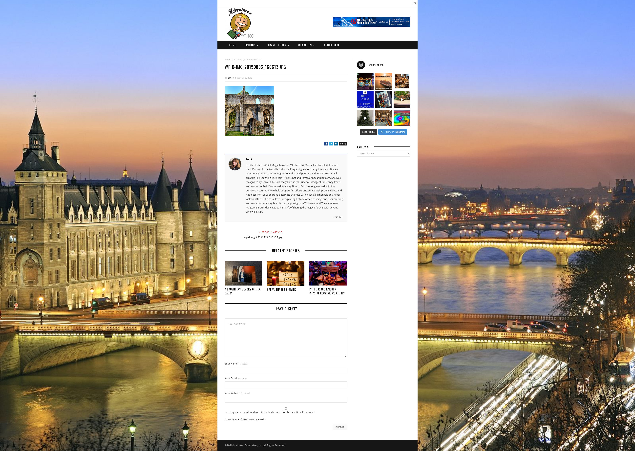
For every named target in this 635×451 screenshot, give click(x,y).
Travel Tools (277, 45)
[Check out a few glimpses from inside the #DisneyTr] (383, 118)
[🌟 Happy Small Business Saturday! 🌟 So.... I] (383, 81)
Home (232, 45)
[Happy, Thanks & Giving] (285, 273)
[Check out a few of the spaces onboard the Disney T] (402, 99)
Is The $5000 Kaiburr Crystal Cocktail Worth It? (327, 291)
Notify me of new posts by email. (246, 419)
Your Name (236, 363)
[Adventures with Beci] (240, 24)
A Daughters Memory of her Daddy (242, 291)
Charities (305, 45)
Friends (250, 45)
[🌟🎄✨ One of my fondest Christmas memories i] (365, 81)
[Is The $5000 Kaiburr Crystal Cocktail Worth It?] (328, 273)
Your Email (236, 378)
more (343, 143)
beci (230, 77)
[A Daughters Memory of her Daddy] (243, 273)
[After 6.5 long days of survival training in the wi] (365, 99)
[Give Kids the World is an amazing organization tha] (365, 118)
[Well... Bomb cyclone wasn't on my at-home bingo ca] (402, 118)
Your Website (237, 393)
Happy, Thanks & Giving (281, 289)
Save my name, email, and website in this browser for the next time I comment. (270, 412)
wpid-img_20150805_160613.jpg (263, 237)
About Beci (331, 45)
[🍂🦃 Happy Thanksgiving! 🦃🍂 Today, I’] (402, 81)
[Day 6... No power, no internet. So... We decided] (383, 99)
